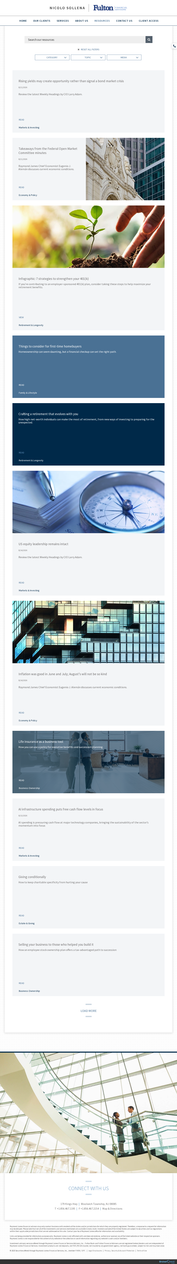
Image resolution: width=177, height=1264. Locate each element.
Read (21, 119)
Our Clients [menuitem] (41, 20)
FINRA (77, 1250)
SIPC (83, 1250)
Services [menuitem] (63, 20)
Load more (89, 1011)
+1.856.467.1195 (66, 1208)
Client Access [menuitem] (149, 20)
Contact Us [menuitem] (124, 20)
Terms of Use (142, 1250)
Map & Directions (112, 1208)
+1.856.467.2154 (90, 1208)
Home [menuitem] (23, 20)
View (21, 317)
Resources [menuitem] (102, 20)
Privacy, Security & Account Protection (119, 1250)
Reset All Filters (89, 49)
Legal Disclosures (95, 1250)
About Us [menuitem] (81, 20)
